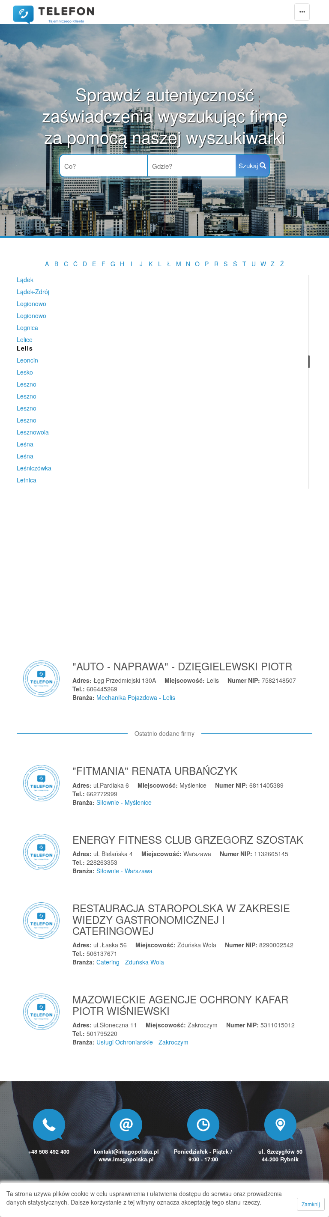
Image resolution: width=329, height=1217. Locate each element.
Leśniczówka (34, 468)
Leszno (26, 384)
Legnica (27, 327)
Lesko (25, 372)
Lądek (25, 279)
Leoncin (27, 360)
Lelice (25, 339)
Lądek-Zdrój (33, 291)
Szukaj (249, 165)
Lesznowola (33, 432)
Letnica (26, 480)
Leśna (25, 444)
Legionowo (31, 303)
